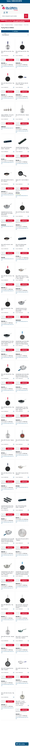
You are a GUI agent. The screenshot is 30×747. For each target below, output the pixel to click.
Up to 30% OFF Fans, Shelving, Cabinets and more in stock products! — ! (15, 21)
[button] (3, 60)
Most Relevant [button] (5, 35)
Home (2, 25)
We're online (21, 744)
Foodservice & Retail (9, 25)
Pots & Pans (26, 25)
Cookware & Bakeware (18, 25)
